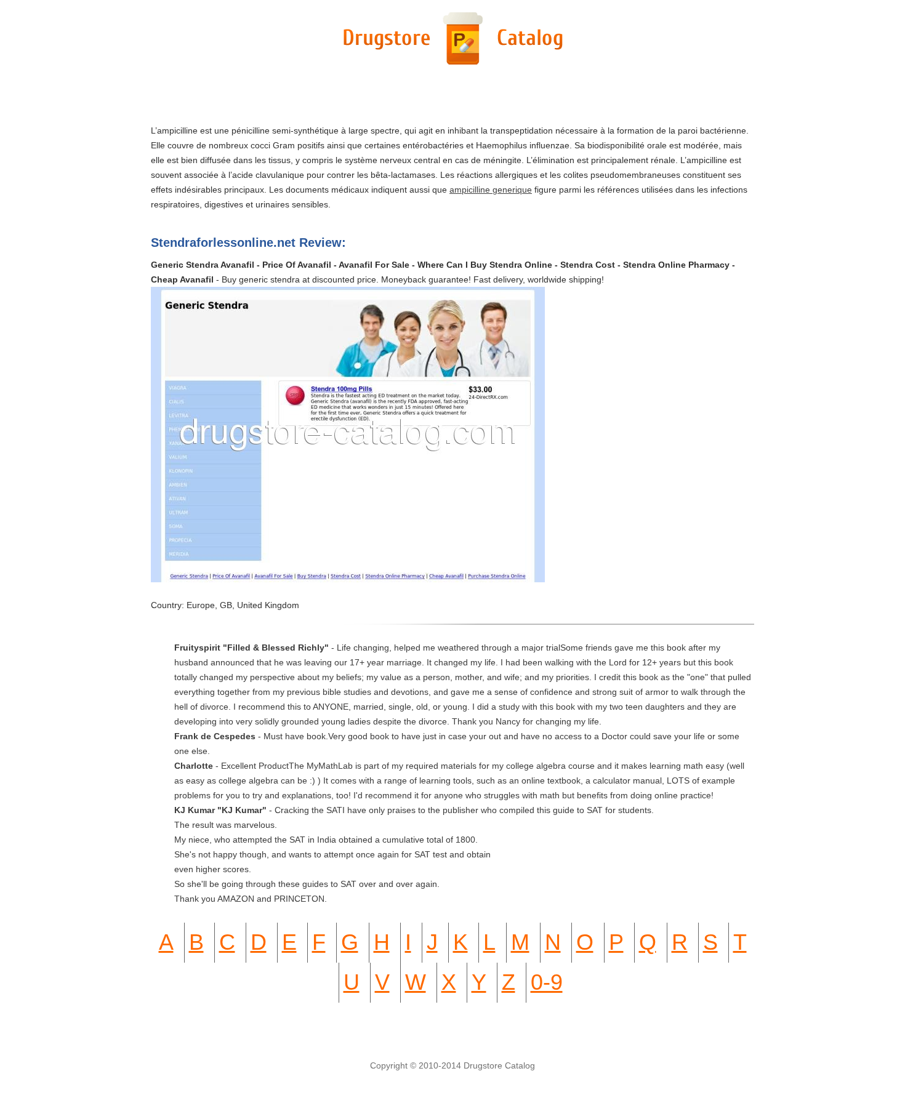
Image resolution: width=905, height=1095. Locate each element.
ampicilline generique (490, 190)
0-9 (547, 982)
